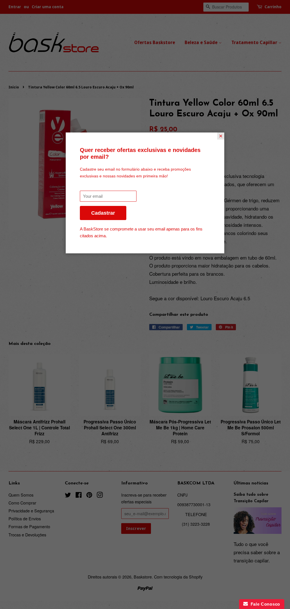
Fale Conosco (264, 604)
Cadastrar (103, 213)
